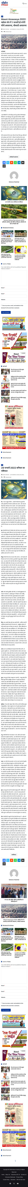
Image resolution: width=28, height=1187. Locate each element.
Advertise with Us (15, 1174)
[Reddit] (11, 162)
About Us (8, 1174)
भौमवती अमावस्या (14, 157)
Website (3, 299)
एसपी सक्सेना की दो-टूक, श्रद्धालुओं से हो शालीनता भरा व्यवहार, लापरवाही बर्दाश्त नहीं (20, 240)
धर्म (2, 16)
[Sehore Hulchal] (4, 3)
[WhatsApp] (15, 162)
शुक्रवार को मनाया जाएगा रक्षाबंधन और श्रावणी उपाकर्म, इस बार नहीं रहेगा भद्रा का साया (18, 385)
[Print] (4, 166)
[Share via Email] (22, 162)
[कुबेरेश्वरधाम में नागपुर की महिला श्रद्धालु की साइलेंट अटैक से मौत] (5, 400)
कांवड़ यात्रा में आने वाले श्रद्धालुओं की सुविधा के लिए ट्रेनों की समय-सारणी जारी (6, 256)
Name (3, 287)
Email (3, 293)
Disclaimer (13, 1179)
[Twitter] (7, 162)
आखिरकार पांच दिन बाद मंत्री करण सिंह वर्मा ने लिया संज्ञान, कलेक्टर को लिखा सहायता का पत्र (18, 378)
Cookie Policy (6, 1179)
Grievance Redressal (10, 1177)
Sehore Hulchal (5, 29)
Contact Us (23, 1174)
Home (3, 1174)
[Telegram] (19, 162)
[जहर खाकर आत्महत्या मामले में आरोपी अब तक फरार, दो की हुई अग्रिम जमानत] (5, 393)
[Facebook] (4, 162)
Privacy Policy (19, 1177)
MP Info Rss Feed (21, 1179)
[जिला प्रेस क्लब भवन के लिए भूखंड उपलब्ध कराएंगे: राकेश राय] (5, 372)
